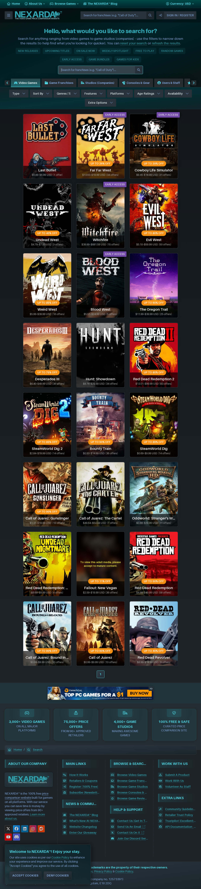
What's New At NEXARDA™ (84, 821)
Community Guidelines (180, 809)
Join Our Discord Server (132, 838)
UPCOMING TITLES (57, 50)
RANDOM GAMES (172, 50)
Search (38, 749)
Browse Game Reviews (132, 798)
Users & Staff (171, 83)
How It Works (78, 775)
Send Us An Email (129, 826)
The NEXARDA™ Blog (83, 815)
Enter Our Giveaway (83, 832)
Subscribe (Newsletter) (84, 792)
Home (18, 749)
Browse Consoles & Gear (132, 792)
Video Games (28, 83)
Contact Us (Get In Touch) (132, 821)
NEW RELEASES (28, 50)
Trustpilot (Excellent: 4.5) (180, 821)
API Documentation (178, 826)
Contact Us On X (128, 832)
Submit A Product (177, 775)
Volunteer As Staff (178, 786)
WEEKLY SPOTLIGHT (115, 50)
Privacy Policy (103, 871)
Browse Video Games (132, 775)
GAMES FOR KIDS (128, 59)
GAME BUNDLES (99, 59)
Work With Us (174, 781)
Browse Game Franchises (132, 781)
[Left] (7, 82)
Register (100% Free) (83, 786)
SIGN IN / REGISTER (180, 15)
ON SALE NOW (85, 50)
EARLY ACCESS (72, 59)
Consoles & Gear (138, 83)
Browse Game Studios (132, 786)
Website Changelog (83, 826)
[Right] (193, 82)
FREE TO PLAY (145, 50)
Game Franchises (61, 83)
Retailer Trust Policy (179, 815)
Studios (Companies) (99, 83)
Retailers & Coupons (83, 781)
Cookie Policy (124, 871)
